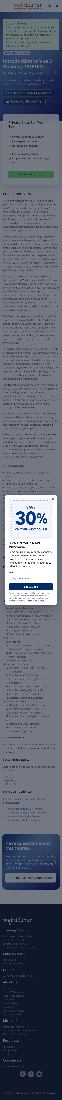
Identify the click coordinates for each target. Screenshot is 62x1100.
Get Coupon (31, 586)
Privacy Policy (17, 601)
